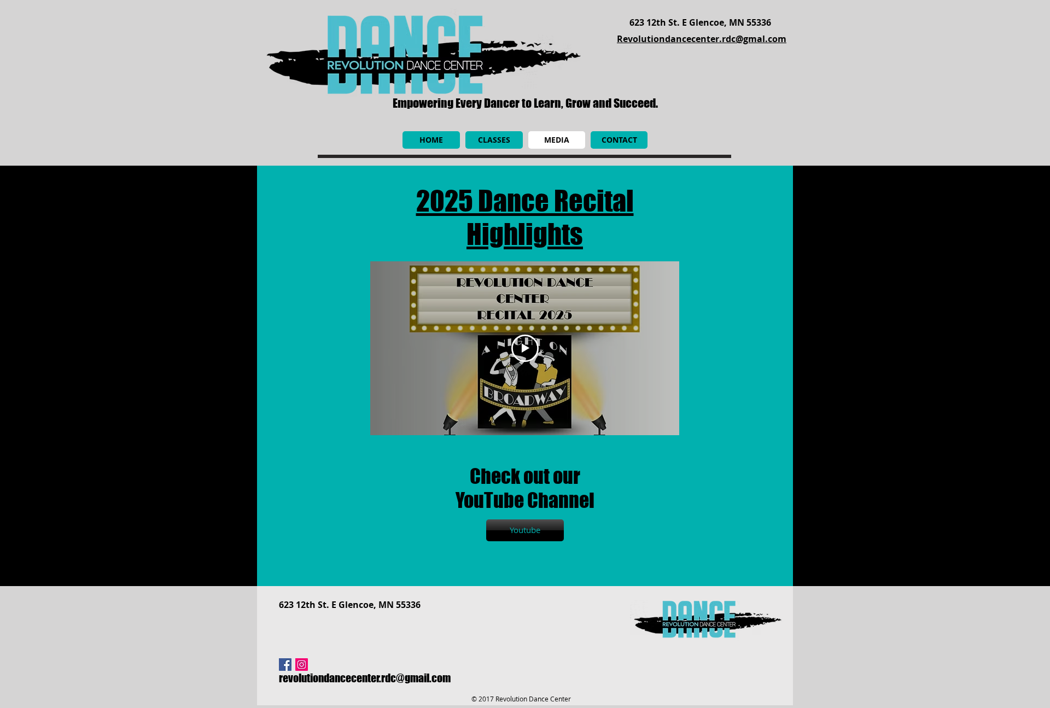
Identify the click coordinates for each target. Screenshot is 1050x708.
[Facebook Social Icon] (285, 664)
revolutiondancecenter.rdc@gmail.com (365, 677)
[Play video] (525, 348)
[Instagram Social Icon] (301, 664)
